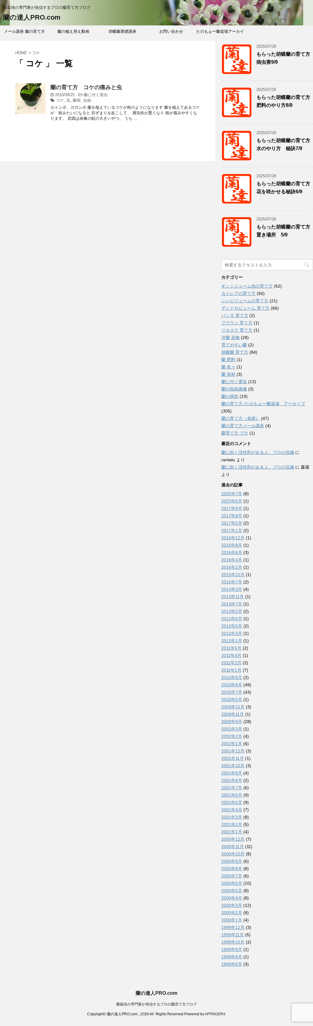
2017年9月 (231, 508)
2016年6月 (231, 552)
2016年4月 (231, 559)
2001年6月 (231, 795)
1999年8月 (231, 956)
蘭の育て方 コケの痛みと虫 (86, 87)
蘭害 (77, 100)
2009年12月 (233, 706)
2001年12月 (233, 751)
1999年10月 (233, 942)
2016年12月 (233, 537)
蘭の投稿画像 (234, 389)
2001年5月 (231, 802)
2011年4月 (231, 655)
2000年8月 (231, 868)
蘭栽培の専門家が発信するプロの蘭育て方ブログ (156, 1004)
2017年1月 (231, 530)
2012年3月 (231, 633)
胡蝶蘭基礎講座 (122, 31)
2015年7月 (231, 581)
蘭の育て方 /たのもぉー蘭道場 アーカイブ (263, 403)
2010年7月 (231, 692)
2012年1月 (231, 640)
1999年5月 (231, 964)
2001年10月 (233, 765)
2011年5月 (231, 648)
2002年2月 (231, 736)
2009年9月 (231, 721)
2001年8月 (231, 780)
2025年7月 (231, 493)
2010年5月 (231, 699)
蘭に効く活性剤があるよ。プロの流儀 (257, 452)
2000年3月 (231, 905)
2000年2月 (231, 912)
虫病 (87, 100)
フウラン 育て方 (236, 322)
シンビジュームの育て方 (244, 300)
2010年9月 (231, 677)
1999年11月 (232, 934)
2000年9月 (231, 861)
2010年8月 (231, 684)
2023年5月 (231, 501)
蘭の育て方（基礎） (240, 418)
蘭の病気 (229, 396)
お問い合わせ (171, 31)
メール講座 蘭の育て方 (24, 31)
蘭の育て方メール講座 (242, 425)
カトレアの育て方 (238, 293)
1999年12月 (233, 927)
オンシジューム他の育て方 (247, 286)
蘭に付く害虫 (96, 94)
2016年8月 (231, 545)
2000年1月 (231, 920)
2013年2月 (231, 611)
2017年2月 (231, 523)
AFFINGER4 (215, 1014)
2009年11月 (232, 714)
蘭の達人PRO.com (32, 17)
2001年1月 (231, 831)
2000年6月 (231, 883)
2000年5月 (231, 890)
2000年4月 (231, 898)
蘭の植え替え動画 (73, 31)
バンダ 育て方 (234, 315)
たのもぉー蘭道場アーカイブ (220, 33)
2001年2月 (231, 824)
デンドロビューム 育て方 (245, 308)
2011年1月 (231, 670)
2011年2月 (231, 662)
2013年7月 (231, 604)
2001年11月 (232, 758)
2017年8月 (231, 515)
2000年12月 (233, 839)
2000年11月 (232, 846)
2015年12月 (233, 574)
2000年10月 (233, 853)
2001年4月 (231, 809)
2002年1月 (231, 743)
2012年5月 (231, 626)
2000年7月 (231, 875)
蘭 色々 (228, 366)
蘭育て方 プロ (234, 433)
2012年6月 (231, 618)
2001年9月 (231, 773)
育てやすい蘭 (234, 344)
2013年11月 (232, 596)
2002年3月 (231, 728)
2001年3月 (231, 817)
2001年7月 (231, 787)
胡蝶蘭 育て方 (234, 352)
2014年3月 (231, 589)
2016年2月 (231, 567)
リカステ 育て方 (236, 330)
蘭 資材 (228, 374)
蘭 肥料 (228, 359)
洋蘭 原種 (230, 337)
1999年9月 (231, 949)
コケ (60, 100)
